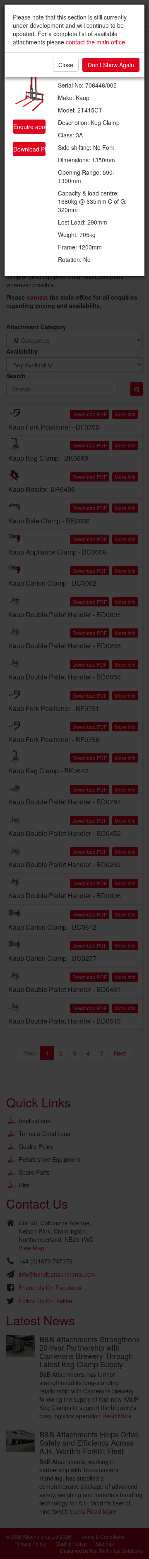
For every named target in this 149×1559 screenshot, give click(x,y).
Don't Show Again (111, 65)
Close (65, 65)
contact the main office (95, 42)
